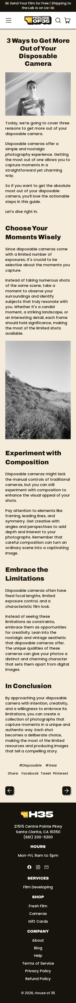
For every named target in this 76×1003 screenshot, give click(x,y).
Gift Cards (38, 921)
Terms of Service (38, 963)
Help (38, 955)
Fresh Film (38, 906)
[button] (58, 20)
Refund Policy (38, 978)
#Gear (51, 765)
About (38, 940)
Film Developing (38, 887)
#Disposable (30, 765)
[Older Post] (9, 790)
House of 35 (45, 993)
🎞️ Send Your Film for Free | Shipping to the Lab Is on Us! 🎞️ (38, 5)
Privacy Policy (38, 970)
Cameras (38, 913)
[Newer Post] (66, 790)
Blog (38, 948)
